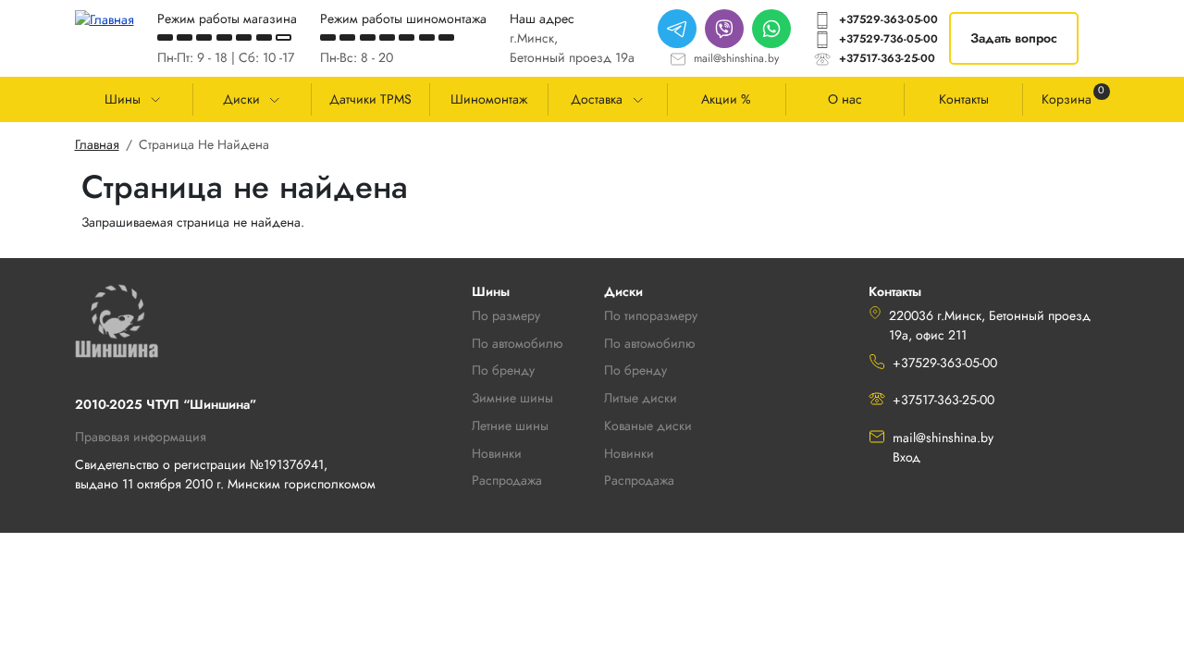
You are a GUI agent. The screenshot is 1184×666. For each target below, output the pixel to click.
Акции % (726, 99)
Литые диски (640, 397)
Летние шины (510, 425)
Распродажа (639, 480)
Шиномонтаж (488, 99)
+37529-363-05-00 (888, 19)
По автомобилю (517, 343)
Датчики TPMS (370, 99)
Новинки (629, 453)
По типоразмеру (650, 315)
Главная (97, 144)
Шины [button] (123, 99)
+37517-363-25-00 (887, 58)
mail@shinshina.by (736, 58)
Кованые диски (648, 425)
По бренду (635, 370)
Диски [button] (241, 99)
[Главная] (104, 19)
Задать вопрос (1013, 38)
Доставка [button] (597, 99)
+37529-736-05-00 (888, 39)
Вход (906, 457)
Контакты (964, 99)
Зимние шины (512, 397)
